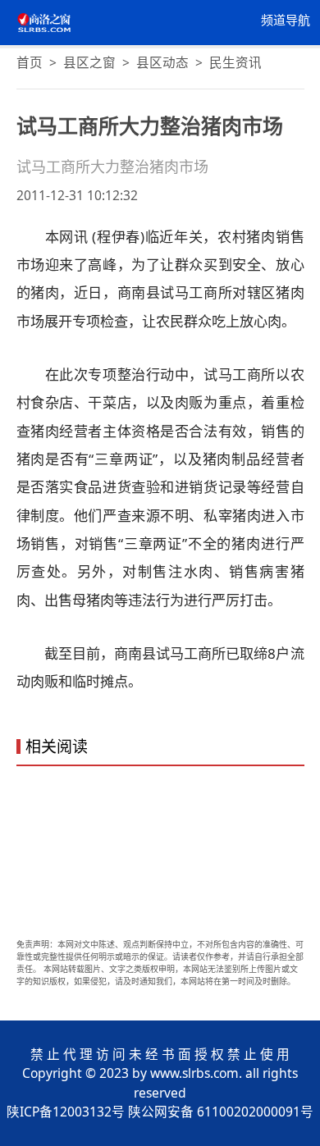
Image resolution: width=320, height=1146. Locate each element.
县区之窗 (89, 62)
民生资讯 (235, 62)
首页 (29, 62)
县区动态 (162, 62)
